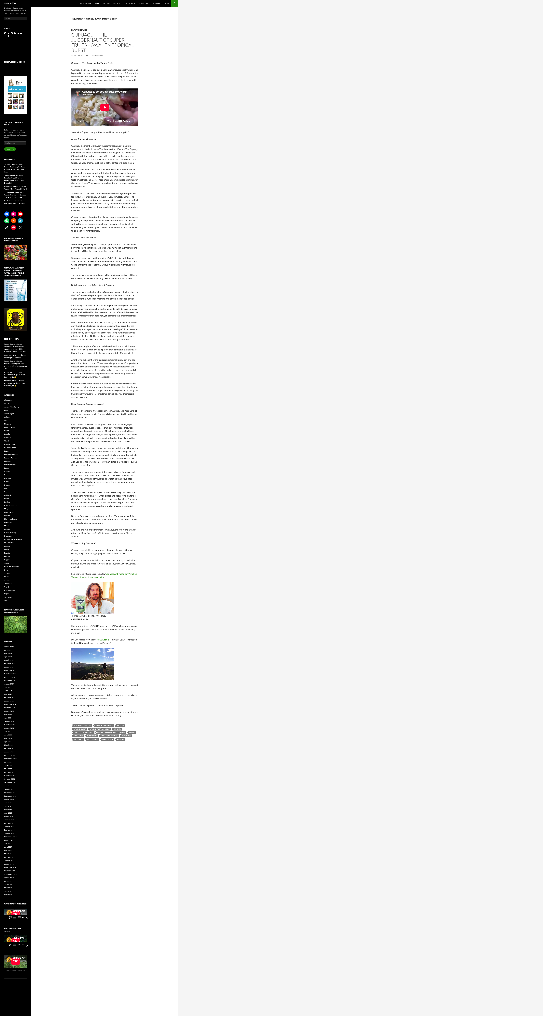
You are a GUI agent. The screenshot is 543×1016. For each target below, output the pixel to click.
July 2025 (7, 687)
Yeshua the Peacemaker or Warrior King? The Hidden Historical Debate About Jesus (15, 349)
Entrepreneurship (11, 454)
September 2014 (10, 874)
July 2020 (7, 803)
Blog (97, 3)
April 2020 (8, 813)
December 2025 (10, 670)
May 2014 (8, 888)
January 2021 (9, 789)
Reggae (7, 560)
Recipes (7, 556)
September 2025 (10, 680)
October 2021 (9, 779)
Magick (7, 509)
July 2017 (7, 843)
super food (78, 736)
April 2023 (8, 742)
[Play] (9, 917)
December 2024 (10, 704)
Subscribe (10, 149)
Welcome (157, 3)
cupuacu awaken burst (83, 732)
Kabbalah (7, 495)
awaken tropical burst (100, 729)
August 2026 (9, 646)
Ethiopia (7, 461)
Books (6, 431)
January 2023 (9, 752)
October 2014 (9, 871)
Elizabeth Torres (10, 380)
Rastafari (7, 553)
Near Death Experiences (13, 539)
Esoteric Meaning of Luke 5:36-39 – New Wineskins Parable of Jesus (15, 366)
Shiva (6, 570)
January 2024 (9, 721)
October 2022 (9, 755)
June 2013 (8, 891)
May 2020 (8, 809)
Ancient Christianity (11, 407)
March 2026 (8, 660)
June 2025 (8, 691)
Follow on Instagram (16, 89)
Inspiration (8, 492)
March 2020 (8, 816)
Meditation (8, 522)
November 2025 (10, 674)
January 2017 (9, 860)
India (6, 488)
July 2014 (7, 881)
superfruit (78, 739)
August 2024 (9, 711)
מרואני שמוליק (9, 372)
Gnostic (7, 471)
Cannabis (7, 437)
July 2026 (7, 650)
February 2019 (9, 823)
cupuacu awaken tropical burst (111, 732)
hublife (132, 732)
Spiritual (7, 573)
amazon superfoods (104, 726)
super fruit (92, 736)
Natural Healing (79, 30)
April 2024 (8, 718)
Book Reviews (9, 427)
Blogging (7, 424)
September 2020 (10, 796)
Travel (6, 587)
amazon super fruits (82, 726)
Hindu (6, 482)
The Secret (8, 583)
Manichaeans (9, 512)
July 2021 (7, 786)
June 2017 (8, 847)
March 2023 (8, 745)
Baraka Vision (85, 3)
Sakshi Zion (10, 3)
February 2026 (9, 663)
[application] (15, 914)
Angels (6, 410)
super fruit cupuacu (109, 736)
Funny (6, 468)
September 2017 (10, 837)
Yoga (6, 600)
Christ (6, 441)
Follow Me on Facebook (14, 62)
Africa (6, 403)
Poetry (6, 549)
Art (5, 420)
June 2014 (8, 884)
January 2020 (9, 820)
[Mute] (24, 917)
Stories (6, 577)
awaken (120, 726)
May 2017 (8, 850)
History (7, 485)
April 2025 (8, 694)
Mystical (7, 529)
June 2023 (8, 735)
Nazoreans (8, 536)
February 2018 (9, 830)
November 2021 (10, 776)
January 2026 (9, 667)
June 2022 (8, 765)
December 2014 (10, 867)
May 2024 (8, 714)
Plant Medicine (9, 543)
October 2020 (9, 793)
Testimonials (144, 3)
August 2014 (9, 877)
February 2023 (9, 748)
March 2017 (8, 854)
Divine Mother (9, 444)
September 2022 (10, 759)
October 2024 (9, 708)
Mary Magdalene (10, 519)
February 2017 (9, 857)
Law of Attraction (10, 505)
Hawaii (6, 475)
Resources (117, 3)
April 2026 (8, 657)
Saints (6, 563)
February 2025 (9, 697)
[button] (10, 95)
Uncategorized (9, 590)
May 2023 (8, 738)
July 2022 (7, 762)
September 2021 (10, 782)
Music (167, 3)
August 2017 (9, 840)
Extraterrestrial (10, 465)
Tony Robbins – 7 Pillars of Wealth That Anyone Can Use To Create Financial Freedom (15, 194)
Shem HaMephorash (11, 566)
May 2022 (8, 769)
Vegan (6, 594)
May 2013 (8, 894)
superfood (126, 736)
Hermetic (7, 478)
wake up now (92, 739)
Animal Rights (9, 414)
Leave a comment (96, 55)
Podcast (106, 3)
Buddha (7, 434)
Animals (7, 417)
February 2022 (9, 772)
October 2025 (9, 677)
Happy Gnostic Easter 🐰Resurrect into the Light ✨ (14, 374)
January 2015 (9, 864)
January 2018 (9, 833)
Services (129, 3)
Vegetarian (8, 597)
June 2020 (8, 806)
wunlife (120, 739)
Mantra (7, 516)
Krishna (7, 502)
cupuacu (117, 729)
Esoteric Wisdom (10, 458)
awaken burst (80, 729)
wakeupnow (107, 739)
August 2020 (9, 799)
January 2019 (9, 826)
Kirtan (6, 499)
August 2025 (9, 684)
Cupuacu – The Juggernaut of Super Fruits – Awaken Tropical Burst (102, 42)
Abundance (8, 400)
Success (7, 580)
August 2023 (9, 728)
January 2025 (9, 701)
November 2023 (10, 725)
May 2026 (8, 653)
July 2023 (7, 731)
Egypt (6, 451)
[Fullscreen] (26, 917)
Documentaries (10, 448)
